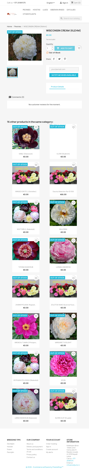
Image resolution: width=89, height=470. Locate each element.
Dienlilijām (10, 444)
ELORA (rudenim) (63, 154)
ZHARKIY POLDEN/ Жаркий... (26, 305)
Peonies (26, 10)
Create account (52, 449)
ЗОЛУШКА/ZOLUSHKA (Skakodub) (25, 380)
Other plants (29, 14)
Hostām (10, 447)
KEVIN (63, 380)
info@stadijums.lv (73, 465)
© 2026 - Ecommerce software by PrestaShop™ (44, 467)
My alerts (49, 452)
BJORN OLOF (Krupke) (63, 418)
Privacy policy (32, 454)
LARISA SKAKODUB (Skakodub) (26, 418)
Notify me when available (64, 75)
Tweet (59, 59)
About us (30, 444)
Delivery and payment (35, 447)
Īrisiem (9, 449)
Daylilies (71, 10)
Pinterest (65, 59)
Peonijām (10, 452)
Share (54, 59)
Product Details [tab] (57, 87)
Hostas (36, 10)
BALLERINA (63, 229)
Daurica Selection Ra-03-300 (63, 191)
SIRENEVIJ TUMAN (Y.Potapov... (26, 342)
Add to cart (65, 48)
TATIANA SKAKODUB (25, 267)
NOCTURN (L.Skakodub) (26, 229)
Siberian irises (57, 10)
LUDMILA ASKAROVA (63, 267)
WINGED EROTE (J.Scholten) (25, 191)
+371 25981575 (19, 3)
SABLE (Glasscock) (26, 154)
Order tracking (51, 444)
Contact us (31, 457)
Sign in (48, 447)
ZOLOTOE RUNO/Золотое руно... (63, 305)
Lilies (45, 10)
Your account (53, 440)
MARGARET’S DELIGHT (63, 342)
